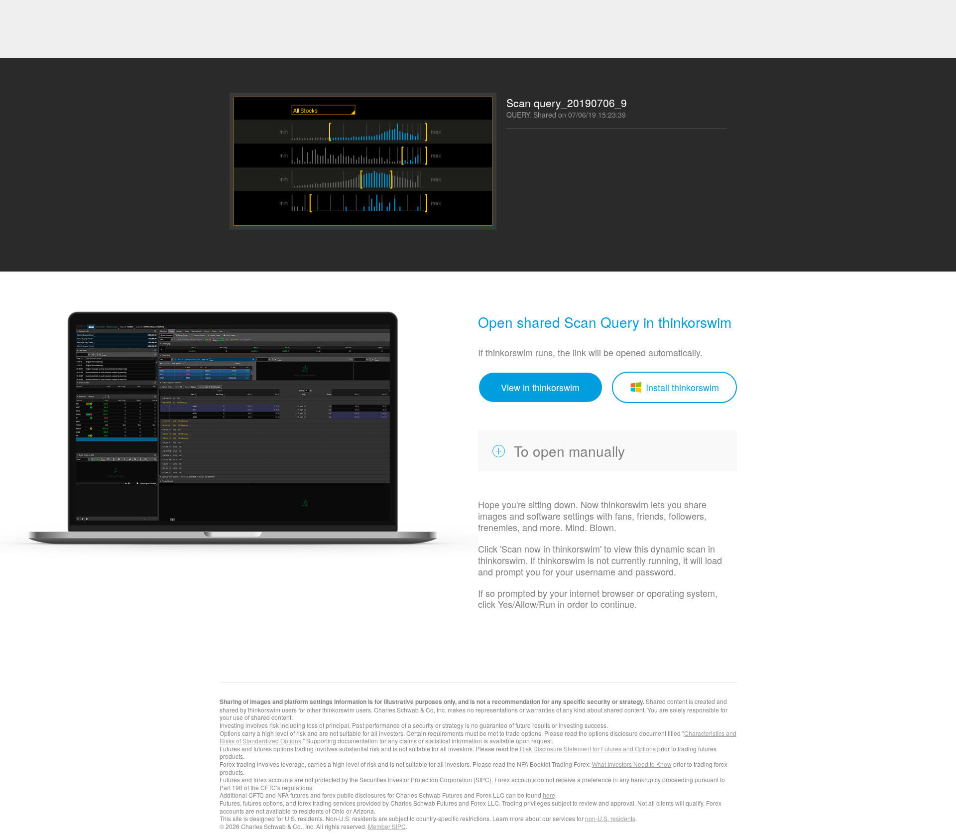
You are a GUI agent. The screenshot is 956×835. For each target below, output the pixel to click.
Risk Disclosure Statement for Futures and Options (588, 748)
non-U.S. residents (610, 818)
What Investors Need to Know (632, 764)
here (549, 795)
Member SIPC (387, 826)
